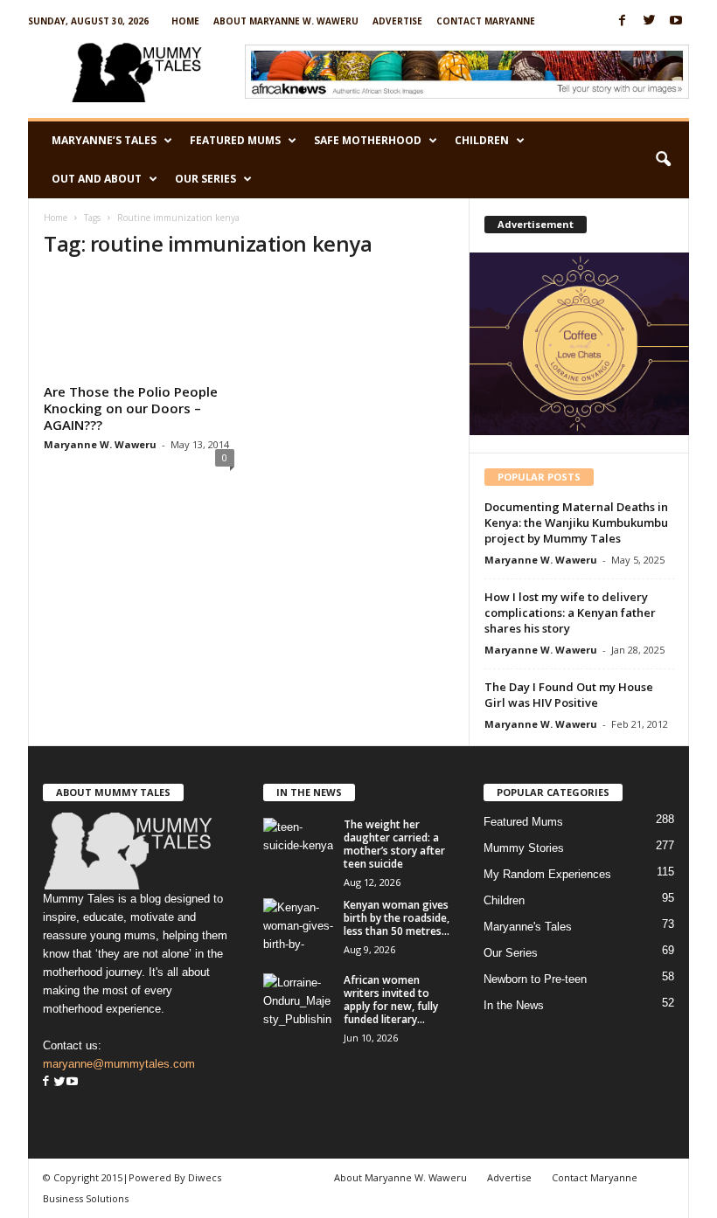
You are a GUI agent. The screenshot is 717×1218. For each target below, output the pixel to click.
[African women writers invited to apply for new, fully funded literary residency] (298, 999)
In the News (514, 1005)
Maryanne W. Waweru (100, 444)
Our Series (205, 178)
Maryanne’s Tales (104, 140)
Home (185, 21)
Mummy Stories (524, 848)
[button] (663, 160)
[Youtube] (675, 21)
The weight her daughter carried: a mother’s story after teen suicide (394, 844)
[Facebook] (621, 21)
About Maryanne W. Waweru (285, 21)
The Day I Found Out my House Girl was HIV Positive (568, 694)
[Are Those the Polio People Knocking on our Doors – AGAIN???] (139, 326)
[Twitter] (648, 21)
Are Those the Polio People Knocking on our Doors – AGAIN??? (131, 408)
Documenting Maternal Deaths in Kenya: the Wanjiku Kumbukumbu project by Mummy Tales (576, 522)
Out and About (97, 178)
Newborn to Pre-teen (535, 979)
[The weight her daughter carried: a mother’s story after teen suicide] (298, 844)
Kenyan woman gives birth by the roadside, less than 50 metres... (396, 917)
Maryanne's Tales (528, 926)
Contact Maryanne (485, 21)
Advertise (397, 21)
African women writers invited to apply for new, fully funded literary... (391, 999)
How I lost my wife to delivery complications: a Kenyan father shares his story (570, 612)
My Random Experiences (547, 874)
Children (482, 140)
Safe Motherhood (367, 140)
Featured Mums (235, 140)
